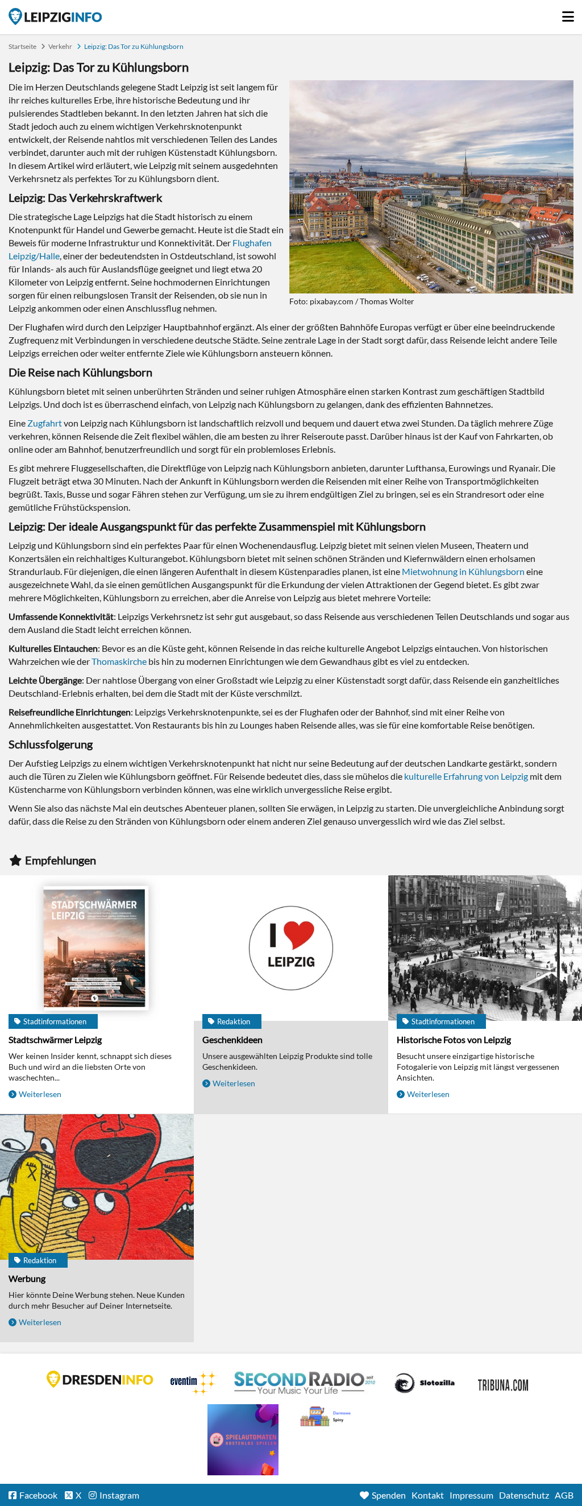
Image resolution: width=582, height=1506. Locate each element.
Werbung (27, 1278)
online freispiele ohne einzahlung (242, 1439)
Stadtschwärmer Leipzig (55, 1039)
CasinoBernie (504, 1383)
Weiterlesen (40, 1094)
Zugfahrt (44, 422)
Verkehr (60, 46)
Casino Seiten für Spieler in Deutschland (424, 1383)
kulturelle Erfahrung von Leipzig (466, 776)
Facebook (38, 1495)
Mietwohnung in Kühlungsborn (463, 571)
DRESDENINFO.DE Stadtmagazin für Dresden (100, 1379)
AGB (564, 1495)
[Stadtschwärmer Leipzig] (97, 949)
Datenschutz (524, 1495)
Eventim (194, 1383)
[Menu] (567, 13)
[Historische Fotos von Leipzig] (485, 949)
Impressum (471, 1495)
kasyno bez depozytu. (327, 1416)
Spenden (389, 1495)
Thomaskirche (119, 661)
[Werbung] (97, 1187)
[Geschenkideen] (291, 949)
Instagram (119, 1495)
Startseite (55, 16)
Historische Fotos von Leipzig (454, 1039)
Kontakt (427, 1495)
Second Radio (305, 1383)
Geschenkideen (232, 1039)
